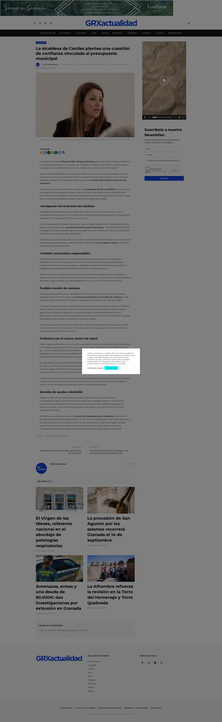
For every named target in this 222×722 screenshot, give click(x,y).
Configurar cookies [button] (95, 368)
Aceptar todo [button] (111, 368)
